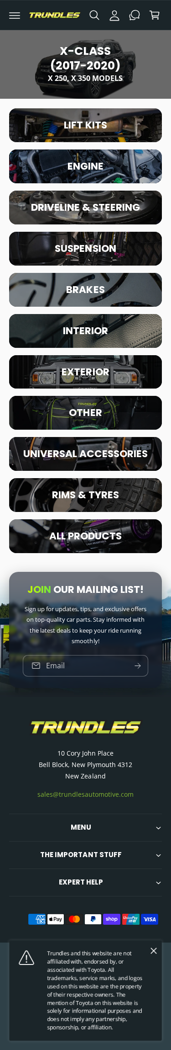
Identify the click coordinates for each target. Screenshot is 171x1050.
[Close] (154, 951)
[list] (85, 330)
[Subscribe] (138, 666)
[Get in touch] (134, 15)
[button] (15, 15)
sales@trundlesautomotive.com (85, 794)
